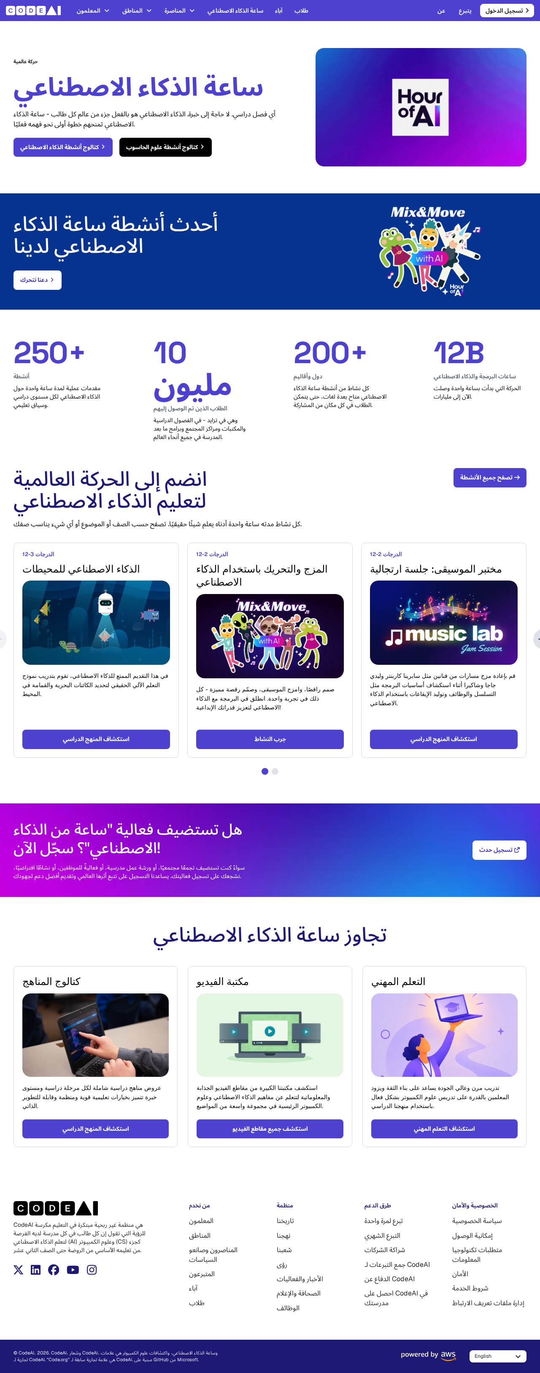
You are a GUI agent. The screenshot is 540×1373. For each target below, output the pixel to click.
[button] (265, 771)
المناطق (132, 10)
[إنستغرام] (92, 1269)
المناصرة (175, 10)
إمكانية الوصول (472, 1235)
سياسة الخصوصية (477, 1220)
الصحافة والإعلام (299, 1293)
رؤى (282, 1264)
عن (441, 10)
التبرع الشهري (382, 1235)
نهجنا (283, 1235)
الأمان (460, 1273)
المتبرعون (202, 1273)
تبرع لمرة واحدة (383, 1220)
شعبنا (284, 1249)
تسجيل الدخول (504, 10)
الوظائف (288, 1307)
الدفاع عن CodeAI (389, 1278)
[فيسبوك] (53, 1269)
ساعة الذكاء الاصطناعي (235, 10)
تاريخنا (285, 1220)
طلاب (301, 10)
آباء (279, 10)
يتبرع (465, 10)
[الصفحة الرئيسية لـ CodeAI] (36, 10)
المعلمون (88, 10)
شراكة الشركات (384, 1249)
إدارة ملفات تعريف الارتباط (488, 1302)
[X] (18, 1269)
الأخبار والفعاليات (300, 1278)
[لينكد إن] (35, 1269)
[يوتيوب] (73, 1269)
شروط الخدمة (470, 1288)
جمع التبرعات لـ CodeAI (397, 1264)
